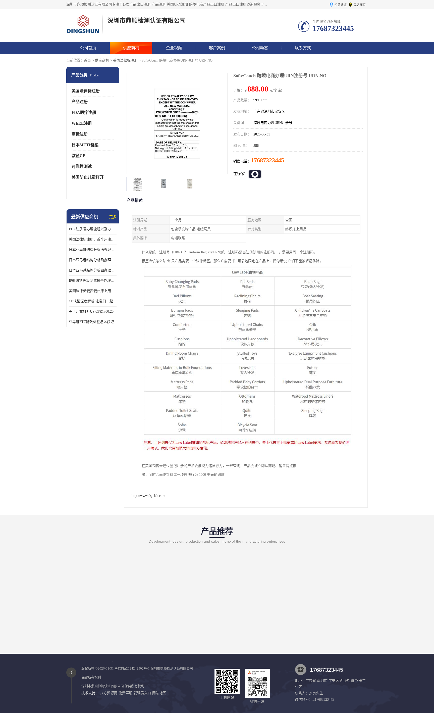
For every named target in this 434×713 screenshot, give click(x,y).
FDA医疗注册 (84, 112)
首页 (87, 60)
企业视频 (174, 48)
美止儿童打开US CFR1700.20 (91, 311)
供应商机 (131, 48)
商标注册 (80, 134)
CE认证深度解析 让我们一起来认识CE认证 (93, 301)
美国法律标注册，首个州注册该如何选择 (93, 239)
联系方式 (303, 48)
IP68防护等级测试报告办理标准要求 (93, 280)
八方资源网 (109, 693)
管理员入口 (142, 693)
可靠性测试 (82, 166)
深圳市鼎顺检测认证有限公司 (171, 668)
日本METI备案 (85, 145)
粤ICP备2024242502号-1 (132, 668)
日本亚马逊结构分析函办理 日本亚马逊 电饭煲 (93, 250)
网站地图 (159, 693)
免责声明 (126, 693)
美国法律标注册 (125, 60)
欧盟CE (78, 156)
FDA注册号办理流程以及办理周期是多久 (93, 229)
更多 (112, 217)
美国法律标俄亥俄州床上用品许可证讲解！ (93, 291)
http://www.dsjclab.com (148, 496)
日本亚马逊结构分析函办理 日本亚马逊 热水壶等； (93, 260)
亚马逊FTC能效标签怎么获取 (91, 322)
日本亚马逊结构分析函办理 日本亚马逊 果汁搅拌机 (93, 270)
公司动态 (260, 48)
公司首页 (88, 48)
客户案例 (217, 48)
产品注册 (80, 102)
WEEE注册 (82, 123)
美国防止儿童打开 (88, 177)
